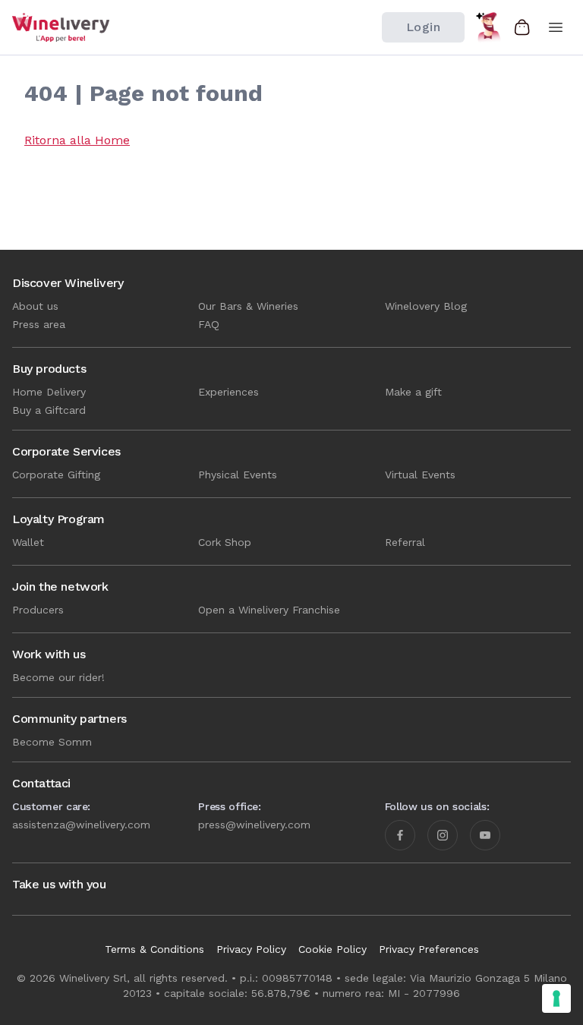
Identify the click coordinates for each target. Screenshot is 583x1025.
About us (35, 306)
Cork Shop (224, 542)
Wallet (28, 542)
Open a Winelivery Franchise (269, 610)
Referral (405, 542)
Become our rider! (58, 677)
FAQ (208, 324)
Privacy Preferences (429, 949)
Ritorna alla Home (77, 140)
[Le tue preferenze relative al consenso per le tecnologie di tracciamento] (556, 998)
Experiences (228, 392)
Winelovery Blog (426, 306)
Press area (38, 324)
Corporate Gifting (56, 474)
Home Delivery (49, 392)
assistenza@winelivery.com (81, 824)
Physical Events (237, 474)
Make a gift (413, 392)
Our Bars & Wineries (248, 306)
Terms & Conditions (154, 949)
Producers (38, 610)
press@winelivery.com (254, 824)
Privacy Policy (251, 949)
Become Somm (52, 742)
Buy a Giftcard (49, 410)
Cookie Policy (332, 949)
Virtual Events (420, 474)
